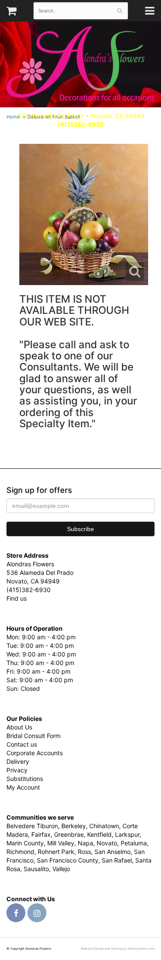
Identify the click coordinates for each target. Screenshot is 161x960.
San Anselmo (112, 851)
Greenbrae (69, 834)
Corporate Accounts (34, 752)
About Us (19, 727)
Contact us (21, 744)
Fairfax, (41, 834)
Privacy (16, 770)
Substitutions (24, 778)
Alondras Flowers (80, 64)
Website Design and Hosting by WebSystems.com (118, 949)
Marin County (25, 843)
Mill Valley (60, 843)
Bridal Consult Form (33, 735)
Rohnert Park (56, 851)
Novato (107, 843)
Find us (16, 598)
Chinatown (104, 825)
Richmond (20, 851)
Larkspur (127, 834)
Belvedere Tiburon (32, 825)
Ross (84, 851)
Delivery (17, 761)
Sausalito (36, 868)
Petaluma (134, 843)
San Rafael (117, 860)
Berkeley (73, 825)
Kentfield (99, 834)
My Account (23, 787)
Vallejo (61, 868)
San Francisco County (67, 860)
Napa (85, 843)
